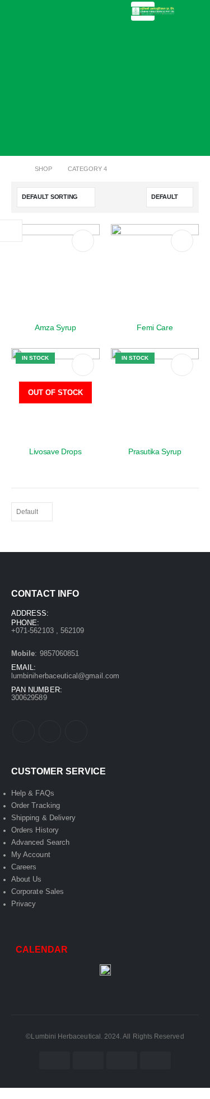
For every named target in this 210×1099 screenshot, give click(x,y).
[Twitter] (50, 731)
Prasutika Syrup (154, 451)
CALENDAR (42, 949)
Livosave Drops (55, 451)
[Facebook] (23, 731)
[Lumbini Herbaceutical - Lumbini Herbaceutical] (153, 11)
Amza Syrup (55, 327)
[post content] (55, 268)
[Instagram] (76, 731)
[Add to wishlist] (83, 240)
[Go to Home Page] (15, 169)
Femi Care (154, 327)
